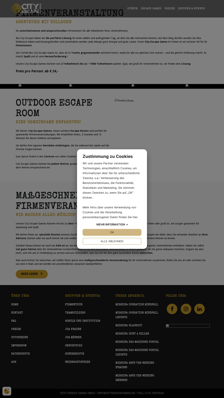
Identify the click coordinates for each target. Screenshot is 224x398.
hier (135, 217)
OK (112, 232)
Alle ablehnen (112, 241)
